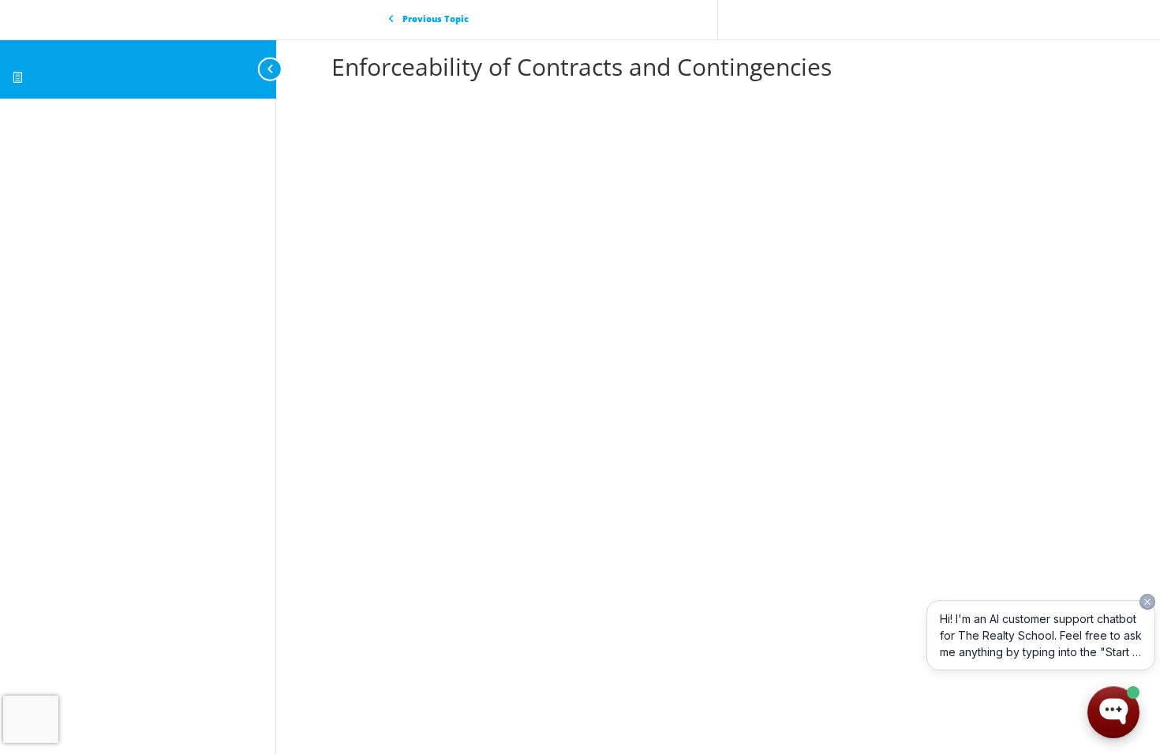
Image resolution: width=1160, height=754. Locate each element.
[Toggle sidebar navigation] (271, 69)
